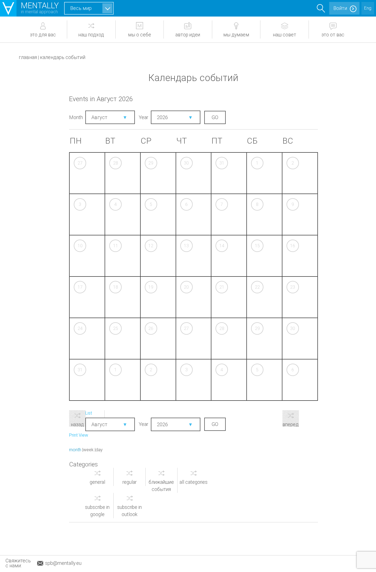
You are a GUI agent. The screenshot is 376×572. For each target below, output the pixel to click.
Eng (367, 8)
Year (143, 117)
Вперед (290, 424)
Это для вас (43, 34)
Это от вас (332, 34)
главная (28, 57)
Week (88, 449)
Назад (77, 424)
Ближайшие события (161, 485)
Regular (129, 482)
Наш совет (284, 34)
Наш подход (91, 34)
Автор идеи (187, 34)
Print (78, 435)
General (97, 482)
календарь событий (62, 57)
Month (76, 117)
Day (99, 449)
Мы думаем (236, 34)
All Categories (193, 482)
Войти (340, 8)
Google (97, 510)
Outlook (129, 510)
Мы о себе (139, 34)
